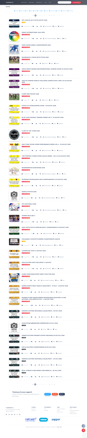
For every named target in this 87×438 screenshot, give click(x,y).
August (47, 10)
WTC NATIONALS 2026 (29, 204)
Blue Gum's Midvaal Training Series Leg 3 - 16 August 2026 (42, 117)
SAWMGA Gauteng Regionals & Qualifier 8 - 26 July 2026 (42, 311)
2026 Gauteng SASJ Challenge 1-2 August (36, 262)
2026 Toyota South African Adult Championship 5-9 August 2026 (45, 227)
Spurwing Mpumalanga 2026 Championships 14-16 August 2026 (44, 179)
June (39, 10)
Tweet (48, 394)
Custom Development (74, 410)
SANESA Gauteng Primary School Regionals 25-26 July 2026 (43, 335)
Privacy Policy (60, 412)
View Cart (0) (76, 2)
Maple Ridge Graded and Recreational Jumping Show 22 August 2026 (47, 69)
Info (45, 408)
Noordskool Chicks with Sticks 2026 (35, 57)
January (17, 10)
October (59, 10)
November (64, 10)
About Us (33, 408)
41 (51, 15)
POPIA (58, 410)
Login (50, 2)
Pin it (62, 394)
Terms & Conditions (61, 408)
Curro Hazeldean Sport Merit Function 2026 (38, 274)
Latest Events (24, 2)
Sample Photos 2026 (29, 191)
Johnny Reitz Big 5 (28, 215)
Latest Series (31, 2)
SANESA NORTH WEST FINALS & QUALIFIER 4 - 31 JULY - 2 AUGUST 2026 (45, 286)
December (71, 10)
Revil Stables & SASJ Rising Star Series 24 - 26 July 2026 (41, 370)
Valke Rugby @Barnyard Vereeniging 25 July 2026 (40, 323)
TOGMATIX (9, 2)
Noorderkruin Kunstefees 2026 (33, 167)
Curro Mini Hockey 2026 (30, 94)
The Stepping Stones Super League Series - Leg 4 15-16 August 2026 (46, 156)
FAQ (71, 408)
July (43, 10)
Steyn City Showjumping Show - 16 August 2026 (39, 105)
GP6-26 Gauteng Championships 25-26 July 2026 (38, 347)
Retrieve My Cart (73, 413)
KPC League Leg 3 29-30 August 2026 (34, 20)
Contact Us (33, 410)
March (27, 10)
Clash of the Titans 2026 (31, 131)
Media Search (72, 412)
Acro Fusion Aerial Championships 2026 (36, 45)
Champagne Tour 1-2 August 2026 (34, 250)
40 (49, 15)
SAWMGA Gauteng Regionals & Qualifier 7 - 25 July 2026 (42, 359)
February (23, 10)
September (52, 10)
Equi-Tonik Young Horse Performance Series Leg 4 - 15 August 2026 (46, 144)
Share (55, 394)
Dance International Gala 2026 (33, 32)
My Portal (46, 410)
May (35, 10)
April (32, 10)
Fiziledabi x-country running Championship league (41, 239)
